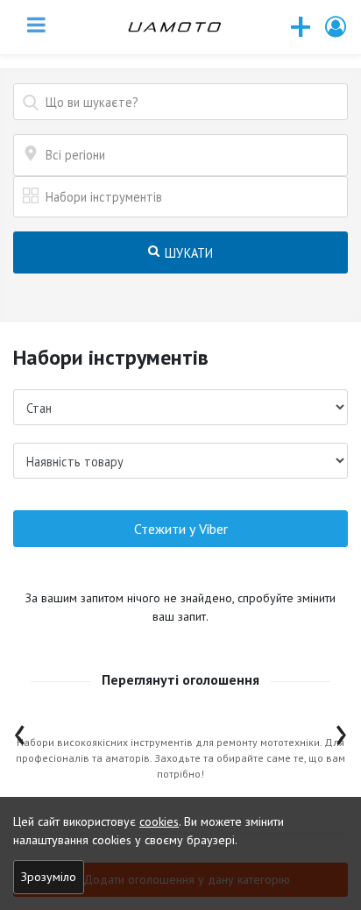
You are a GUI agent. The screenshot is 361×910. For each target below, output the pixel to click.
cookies (159, 821)
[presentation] (19, 731)
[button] (336, 26)
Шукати (187, 253)
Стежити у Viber (181, 528)
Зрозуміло (48, 877)
